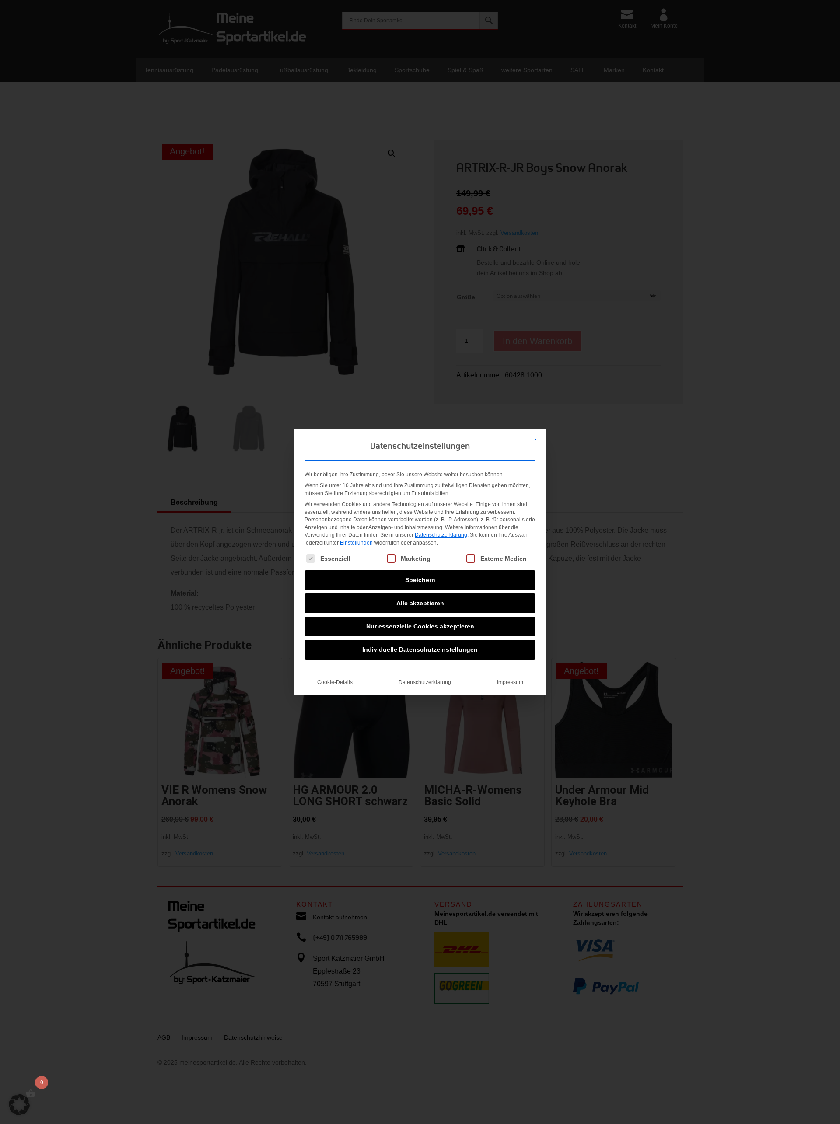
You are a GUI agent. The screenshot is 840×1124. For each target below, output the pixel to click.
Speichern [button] (420, 579)
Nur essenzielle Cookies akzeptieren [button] (420, 626)
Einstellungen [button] (356, 543)
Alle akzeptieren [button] (420, 603)
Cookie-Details (335, 682)
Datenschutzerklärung (441, 535)
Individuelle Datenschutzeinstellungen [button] (420, 649)
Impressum (510, 682)
